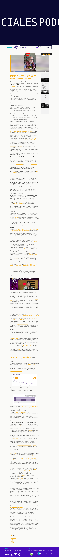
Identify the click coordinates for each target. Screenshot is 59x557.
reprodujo (21, 146)
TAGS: (14, 535)
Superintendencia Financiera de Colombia (18, 173)
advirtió (30, 253)
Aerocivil (34, 445)
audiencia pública (21, 133)
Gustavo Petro (13, 538)
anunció (30, 430)
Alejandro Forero (13, 507)
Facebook (13, 86)
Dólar (12, 540)
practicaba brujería (14, 146)
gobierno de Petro (14, 537)
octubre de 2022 (19, 164)
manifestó (12, 133)
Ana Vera (16, 217)
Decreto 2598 (31, 466)
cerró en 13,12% (21, 327)
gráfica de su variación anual (16, 371)
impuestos (12, 542)
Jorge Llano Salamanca (21, 412)
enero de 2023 (34, 164)
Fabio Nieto (16, 203)
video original (29, 124)
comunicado (15, 438)
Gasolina (12, 541)
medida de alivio (25, 427)
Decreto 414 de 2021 (22, 475)
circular (29, 254)
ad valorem (20, 478)
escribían (21, 203)
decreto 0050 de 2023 (27, 345)
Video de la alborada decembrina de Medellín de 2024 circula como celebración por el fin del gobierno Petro (45, 86)
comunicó (20, 349)
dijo (24, 248)
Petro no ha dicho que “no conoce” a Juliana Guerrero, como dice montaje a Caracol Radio (45, 111)
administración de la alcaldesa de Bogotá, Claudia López (21, 131)
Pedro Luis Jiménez (14, 338)
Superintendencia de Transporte (24, 445)
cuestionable (18, 425)
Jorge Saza (20, 507)
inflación (12, 539)
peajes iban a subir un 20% (22, 324)
